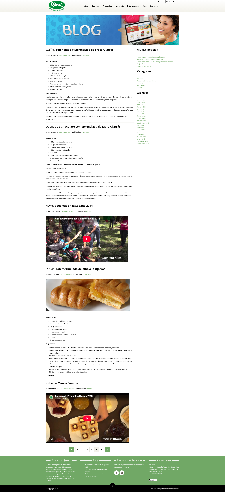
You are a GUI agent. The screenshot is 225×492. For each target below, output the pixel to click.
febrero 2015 (141, 137)
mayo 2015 (141, 130)
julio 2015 (140, 125)
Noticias (140, 78)
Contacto (154, 6)
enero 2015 (141, 139)
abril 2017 (140, 109)
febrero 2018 (141, 107)
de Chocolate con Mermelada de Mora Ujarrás (83, 126)
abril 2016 (140, 111)
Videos (88, 211)
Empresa (95, 6)
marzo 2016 (141, 114)
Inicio (86, 6)
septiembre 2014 (143, 143)
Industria (120, 6)
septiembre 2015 (143, 123)
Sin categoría (141, 85)
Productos (107, 6)
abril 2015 (140, 132)
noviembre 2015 (142, 118)
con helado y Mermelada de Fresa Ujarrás (80, 50)
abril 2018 (140, 105)
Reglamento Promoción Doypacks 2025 (151, 57)
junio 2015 (140, 128)
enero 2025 (141, 100)
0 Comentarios (64, 55)
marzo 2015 (141, 134)
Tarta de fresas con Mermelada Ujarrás (151, 59)
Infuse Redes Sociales (171, 489)
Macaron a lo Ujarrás (144, 66)
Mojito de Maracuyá (144, 64)
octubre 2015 (141, 121)
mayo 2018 (141, 102)
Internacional (133, 6)
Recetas (86, 55)
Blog (144, 6)
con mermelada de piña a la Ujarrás (75, 269)
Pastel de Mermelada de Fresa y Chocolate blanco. (155, 62)
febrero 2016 (141, 116)
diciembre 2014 (142, 141)
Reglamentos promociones (146, 81)
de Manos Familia (62, 383)
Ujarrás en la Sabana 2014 (69, 206)
